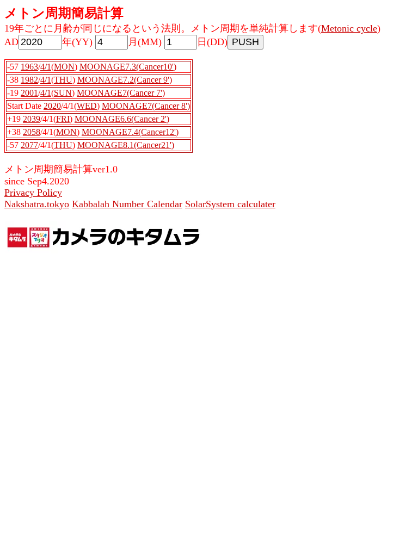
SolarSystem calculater (230, 204)
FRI (63, 118)
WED (87, 105)
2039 (31, 118)
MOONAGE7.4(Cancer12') (130, 132)
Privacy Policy (33, 192)
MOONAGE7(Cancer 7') (121, 92)
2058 (31, 132)
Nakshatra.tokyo (36, 204)
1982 (29, 79)
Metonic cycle (349, 28)
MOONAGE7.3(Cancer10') (127, 66)
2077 (29, 145)
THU (63, 79)
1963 (29, 66)
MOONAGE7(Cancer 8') (146, 105)
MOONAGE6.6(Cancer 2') (122, 118)
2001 (29, 92)
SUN (63, 92)
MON (64, 66)
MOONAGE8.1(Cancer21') (125, 145)
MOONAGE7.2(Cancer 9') (124, 79)
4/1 (45, 66)
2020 (52, 105)
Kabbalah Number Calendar (127, 204)
